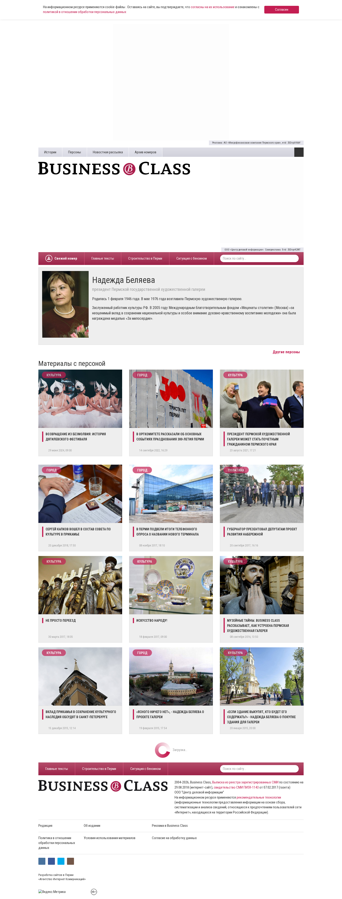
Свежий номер (65, 258)
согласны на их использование (213, 7)
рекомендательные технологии (259, 797)
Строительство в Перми (145, 258)
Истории (50, 152)
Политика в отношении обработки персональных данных (56, 843)
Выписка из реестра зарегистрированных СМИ (245, 782)
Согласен (281, 9)
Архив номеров (145, 152)
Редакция (45, 826)
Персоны (74, 152)
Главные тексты (102, 258)
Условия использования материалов (109, 838)
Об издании (92, 826)
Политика (236, 470)
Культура (54, 375)
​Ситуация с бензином (191, 258)
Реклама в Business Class (170, 826)
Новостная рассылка (108, 152)
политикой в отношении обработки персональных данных (84, 12)
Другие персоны (287, 352)
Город (142, 375)
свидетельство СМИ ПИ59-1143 (236, 787)
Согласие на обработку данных (174, 838)
